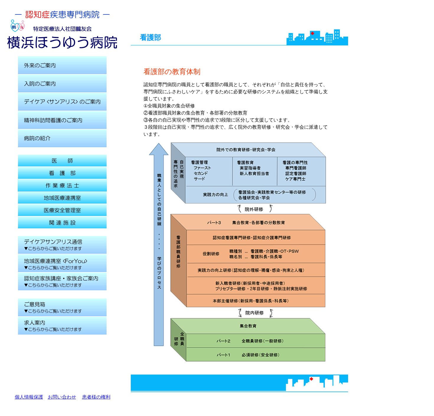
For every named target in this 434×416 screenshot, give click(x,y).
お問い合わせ (62, 396)
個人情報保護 (29, 396)
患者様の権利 (96, 396)
